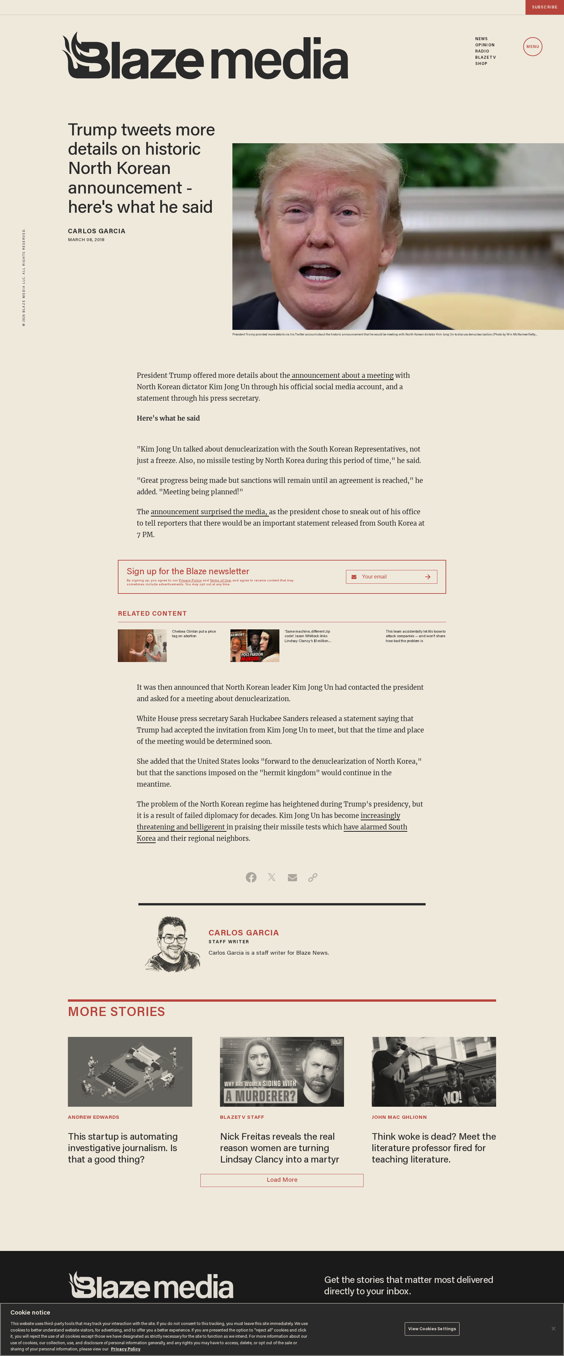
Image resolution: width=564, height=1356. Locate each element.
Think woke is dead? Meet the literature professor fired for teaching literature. (434, 1149)
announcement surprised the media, (210, 512)
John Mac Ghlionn (399, 1117)
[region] (282, 1329)
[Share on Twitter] (271, 877)
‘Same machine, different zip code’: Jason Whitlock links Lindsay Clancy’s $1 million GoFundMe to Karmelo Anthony (307, 636)
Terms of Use (220, 580)
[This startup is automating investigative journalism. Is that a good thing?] (130, 1071)
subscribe (544, 7)
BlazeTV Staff (242, 1117)
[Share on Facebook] (251, 877)
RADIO (482, 51)
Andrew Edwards (93, 1117)
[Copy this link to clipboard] (312, 877)
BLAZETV (485, 57)
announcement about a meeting (342, 375)
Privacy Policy (190, 580)
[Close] (553, 1328)
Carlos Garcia (97, 231)
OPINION (485, 45)
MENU (532, 47)
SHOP (481, 64)
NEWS (481, 39)
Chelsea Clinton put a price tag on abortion (193, 634)
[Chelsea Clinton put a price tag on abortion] (142, 645)
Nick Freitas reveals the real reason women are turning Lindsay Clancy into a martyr (279, 1149)
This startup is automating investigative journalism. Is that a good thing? (123, 1149)
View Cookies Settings (432, 1329)
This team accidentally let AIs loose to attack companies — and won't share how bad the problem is (416, 636)
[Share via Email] (292, 877)
